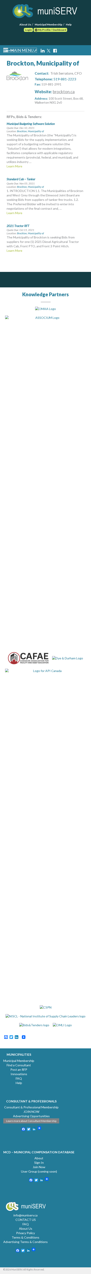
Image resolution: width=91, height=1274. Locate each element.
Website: (43, 91)
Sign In (39, 1162)
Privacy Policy (25, 1233)
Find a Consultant (19, 1065)
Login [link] (28, 29)
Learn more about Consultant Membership (31, 1121)
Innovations (19, 1074)
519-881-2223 (64, 79)
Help (69, 24)
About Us (25, 24)
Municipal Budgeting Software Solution (31, 124)
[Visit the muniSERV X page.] (49, 50)
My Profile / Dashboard (52, 29)
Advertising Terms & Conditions (25, 1242)
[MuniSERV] (45, 10)
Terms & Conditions (25, 1237)
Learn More (14, 166)
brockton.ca (64, 91)
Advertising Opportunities (31, 1116)
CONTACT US (25, 1220)
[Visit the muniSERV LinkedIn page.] (43, 50)
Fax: (38, 84)
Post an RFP (18, 1069)
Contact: (42, 73)
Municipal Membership (48, 24)
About (38, 1158)
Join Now (39, 1167)
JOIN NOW (31, 1111)
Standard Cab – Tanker (21, 179)
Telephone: (44, 79)
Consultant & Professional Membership (31, 1107)
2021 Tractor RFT (18, 226)
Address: (41, 98)
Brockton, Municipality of (30, 131)
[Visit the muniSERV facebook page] (55, 50)
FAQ (19, 1078)
